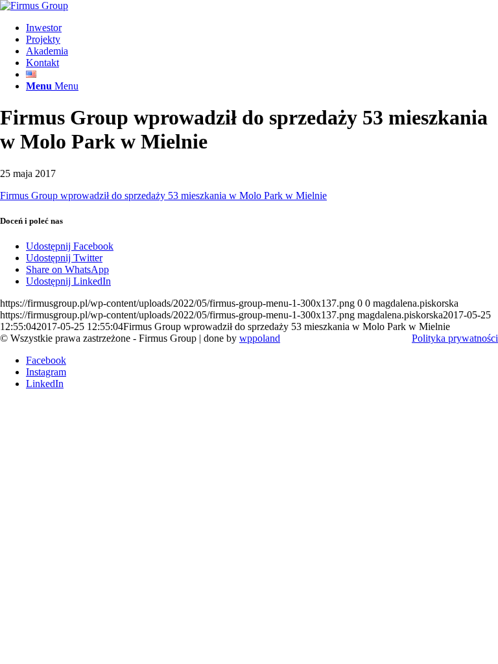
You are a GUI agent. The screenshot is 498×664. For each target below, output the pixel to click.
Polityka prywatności (455, 338)
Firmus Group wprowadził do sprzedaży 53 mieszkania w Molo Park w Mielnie (163, 195)
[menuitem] (262, 28)
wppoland (259, 338)
